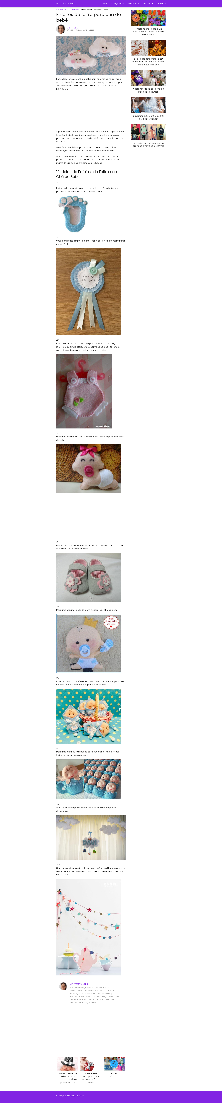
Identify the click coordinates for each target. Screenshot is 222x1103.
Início (105, 3)
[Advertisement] (91, 110)
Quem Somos (133, 3)
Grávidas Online (65, 3)
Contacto (161, 3)
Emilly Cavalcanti (73, 28)
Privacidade (148, 3)
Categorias (116, 3)
